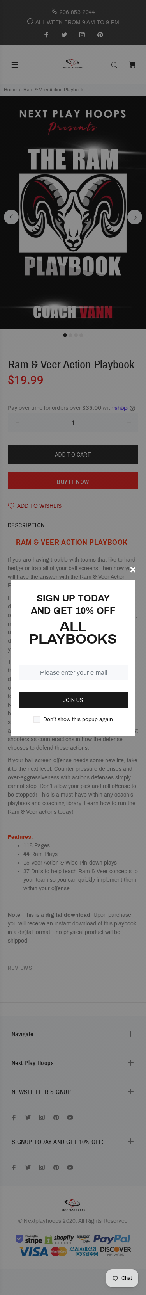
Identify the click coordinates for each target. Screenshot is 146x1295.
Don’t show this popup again (78, 719)
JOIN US (73, 700)
